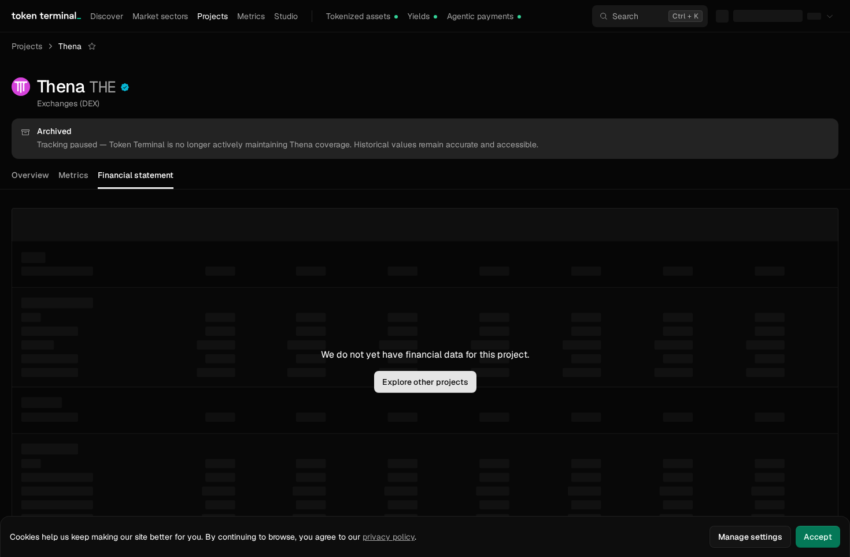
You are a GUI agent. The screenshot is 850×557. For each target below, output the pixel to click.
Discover (106, 16)
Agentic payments (480, 16)
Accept (818, 537)
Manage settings (750, 537)
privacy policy (389, 537)
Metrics (251, 16)
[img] (396, 16)
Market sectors (160, 16)
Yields (419, 16)
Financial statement (135, 175)
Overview (30, 175)
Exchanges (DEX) (68, 103)
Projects (212, 16)
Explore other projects (425, 382)
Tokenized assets (358, 16)
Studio (286, 16)
